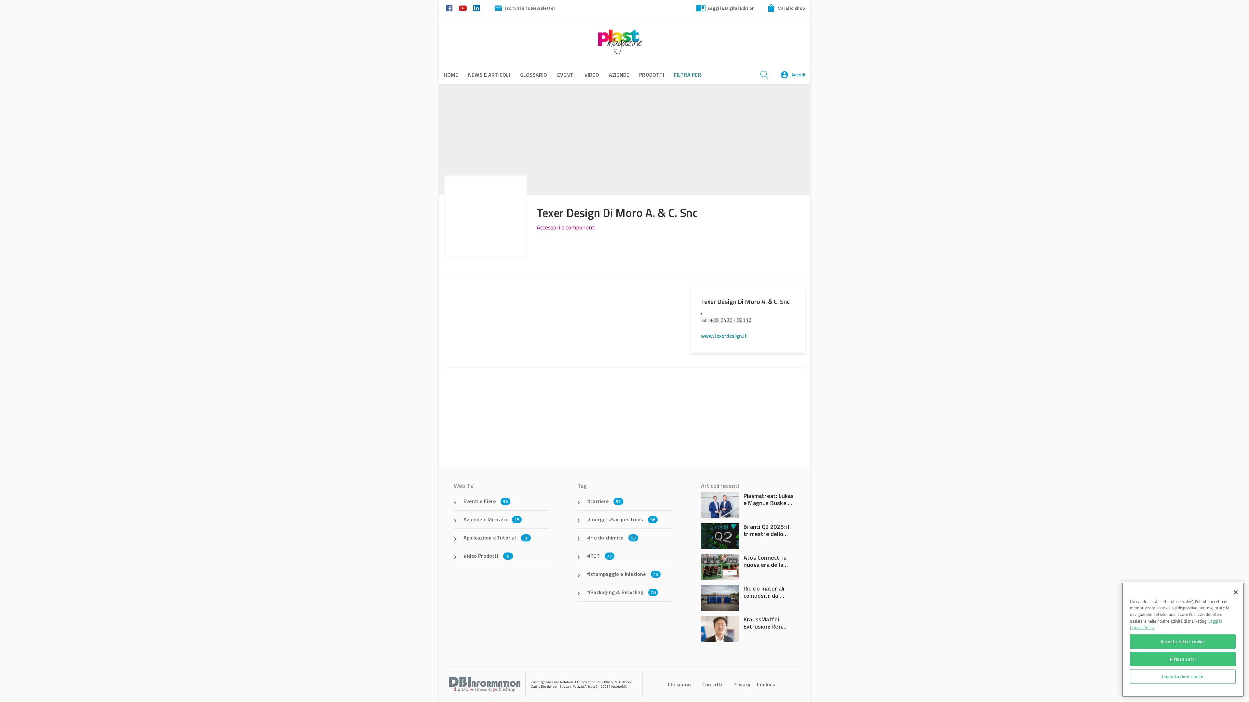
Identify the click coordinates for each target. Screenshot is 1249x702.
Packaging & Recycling (623, 592)
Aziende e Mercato (491, 519)
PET (601, 556)
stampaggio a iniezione (624, 574)
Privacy (741, 684)
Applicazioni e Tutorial (495, 537)
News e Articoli (489, 75)
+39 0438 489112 (731, 320)
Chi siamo (679, 684)
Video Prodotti (486, 556)
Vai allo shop (791, 8)
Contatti (712, 684)
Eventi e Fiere (485, 501)
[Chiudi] (1236, 592)
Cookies (766, 684)
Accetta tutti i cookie (1183, 641)
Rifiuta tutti (1183, 659)
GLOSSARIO (533, 75)
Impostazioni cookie (1182, 676)
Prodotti (651, 75)
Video (591, 75)
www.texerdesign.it (724, 336)
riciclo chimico (613, 537)
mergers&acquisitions (622, 519)
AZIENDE (619, 75)
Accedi (798, 74)
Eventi (566, 75)
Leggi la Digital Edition (731, 8)
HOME (451, 75)
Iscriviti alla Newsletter (530, 8)
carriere (605, 501)
